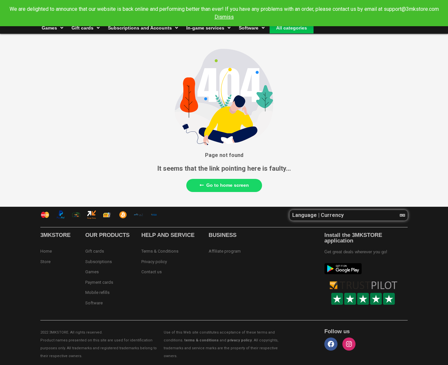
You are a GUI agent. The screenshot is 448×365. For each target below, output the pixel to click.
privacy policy (239, 340)
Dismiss (224, 17)
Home (46, 251)
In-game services (205, 27)
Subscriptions (98, 261)
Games (49, 27)
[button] (349, 215)
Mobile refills (97, 292)
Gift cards (82, 27)
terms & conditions (201, 340)
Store (45, 261)
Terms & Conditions (159, 251)
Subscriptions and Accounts (140, 27)
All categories (291, 27)
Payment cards (99, 282)
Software (248, 27)
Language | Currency (318, 215)
